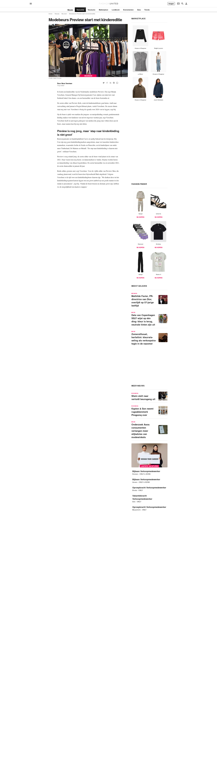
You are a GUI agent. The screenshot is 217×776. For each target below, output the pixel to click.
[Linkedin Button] (110, 82)
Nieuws (57, 13)
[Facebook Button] (107, 82)
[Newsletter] (178, 3)
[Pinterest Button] (114, 82)
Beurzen (64, 13)
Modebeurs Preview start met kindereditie (82, 13)
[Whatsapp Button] (117, 82)
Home (50, 13)
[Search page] (182, 3)
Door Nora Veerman (64, 83)
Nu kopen (140, 217)
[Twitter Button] (103, 82)
